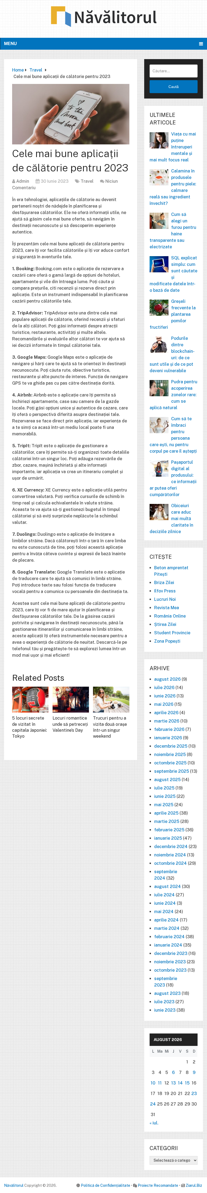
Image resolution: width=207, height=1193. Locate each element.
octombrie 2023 (170, 970)
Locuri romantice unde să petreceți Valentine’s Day (70, 724)
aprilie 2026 (166, 712)
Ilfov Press (165, 591)
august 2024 (167, 886)
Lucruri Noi (165, 599)
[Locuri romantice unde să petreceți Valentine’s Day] (71, 700)
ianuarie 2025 (168, 838)
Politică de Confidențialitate (105, 1185)
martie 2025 (166, 821)
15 (187, 1083)
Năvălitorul (13, 1185)
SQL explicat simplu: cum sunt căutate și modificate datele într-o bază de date (173, 274)
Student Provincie (172, 632)
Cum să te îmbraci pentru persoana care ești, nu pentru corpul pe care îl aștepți (173, 435)
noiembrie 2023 (170, 961)
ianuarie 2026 (168, 737)
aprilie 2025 (166, 813)
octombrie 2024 (170, 863)
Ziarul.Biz (194, 1185)
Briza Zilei (164, 582)
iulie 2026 (164, 687)
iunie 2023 (164, 1010)
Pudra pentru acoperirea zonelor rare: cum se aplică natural (173, 394)
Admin (22, 181)
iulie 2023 (164, 1001)
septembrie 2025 (171, 771)
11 (160, 1083)
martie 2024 (167, 928)
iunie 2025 (164, 796)
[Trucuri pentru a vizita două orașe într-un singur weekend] (111, 700)
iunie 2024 (165, 903)
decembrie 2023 (170, 953)
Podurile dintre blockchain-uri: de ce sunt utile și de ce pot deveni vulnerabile (172, 354)
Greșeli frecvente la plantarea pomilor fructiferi (173, 314)
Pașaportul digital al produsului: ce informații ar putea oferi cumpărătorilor (173, 478)
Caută (173, 86)
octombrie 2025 (170, 762)
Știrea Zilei (165, 624)
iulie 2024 (164, 894)
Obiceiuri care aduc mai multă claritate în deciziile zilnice (171, 518)
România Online (170, 616)
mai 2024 (164, 911)
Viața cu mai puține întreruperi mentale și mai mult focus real (173, 146)
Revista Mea (166, 607)
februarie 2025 (169, 829)
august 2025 (167, 779)
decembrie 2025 (170, 746)
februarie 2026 (169, 729)
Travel (87, 181)
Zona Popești (167, 641)
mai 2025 (163, 804)
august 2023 (167, 993)
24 (153, 1104)
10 (153, 1083)
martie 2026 (166, 721)
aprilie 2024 (166, 920)
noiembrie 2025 (170, 754)
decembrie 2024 (171, 846)
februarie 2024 (169, 936)
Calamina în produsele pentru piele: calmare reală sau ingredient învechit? (173, 187)
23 (194, 1093)
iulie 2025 (164, 788)
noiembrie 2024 (170, 855)
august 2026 (167, 679)
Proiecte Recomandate (158, 1185)
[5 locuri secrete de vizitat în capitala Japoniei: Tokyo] (30, 700)
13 (173, 1083)
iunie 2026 (164, 696)
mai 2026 (163, 704)
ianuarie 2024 (168, 945)
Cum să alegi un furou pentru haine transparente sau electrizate (173, 230)
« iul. (154, 1123)
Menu (10, 43)
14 (180, 1083)
